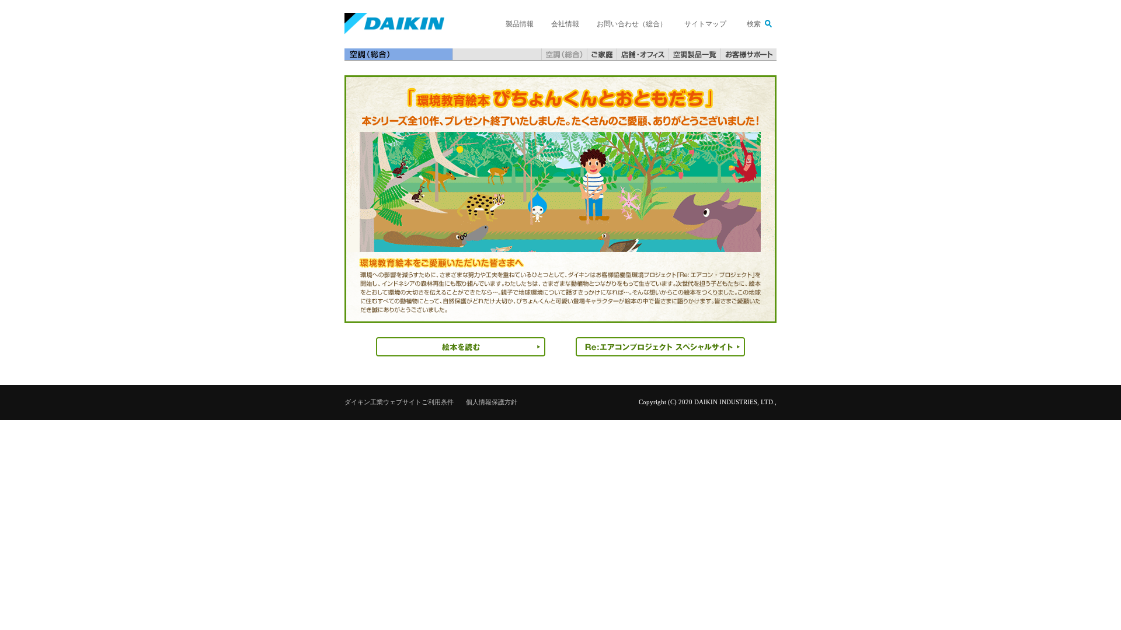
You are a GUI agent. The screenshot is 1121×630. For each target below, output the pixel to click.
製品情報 (520, 24)
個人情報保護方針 (491, 401)
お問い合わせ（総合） (632, 24)
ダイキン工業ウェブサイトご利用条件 (399, 401)
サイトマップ (705, 24)
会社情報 (565, 24)
